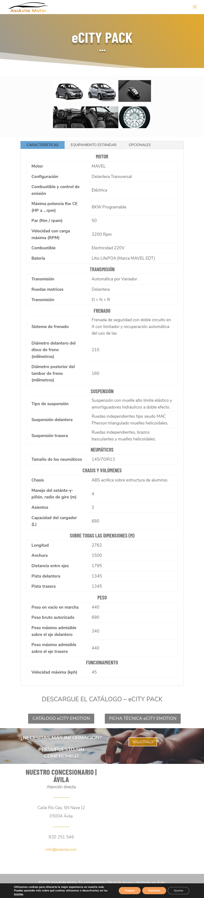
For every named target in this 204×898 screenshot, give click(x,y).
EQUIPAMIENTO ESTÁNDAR (94, 144)
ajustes (18, 894)
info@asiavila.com (61, 849)
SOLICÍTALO (142, 742)
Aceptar (130, 890)
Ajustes (178, 890)
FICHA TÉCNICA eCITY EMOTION (142, 718)
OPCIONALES (140, 144)
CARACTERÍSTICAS (42, 144)
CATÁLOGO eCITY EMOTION (61, 718)
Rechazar (154, 890)
